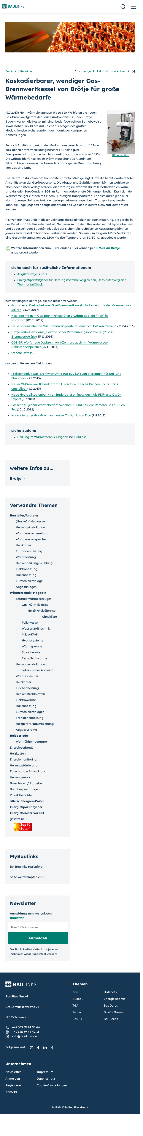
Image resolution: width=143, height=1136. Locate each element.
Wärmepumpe (32, 646)
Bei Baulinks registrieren (27, 866)
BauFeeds (111, 1019)
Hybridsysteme (32, 640)
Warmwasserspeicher (31, 539)
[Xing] (53, 1047)
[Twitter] (32, 1047)
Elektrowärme (26, 700)
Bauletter (17, 918)
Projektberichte (21, 795)
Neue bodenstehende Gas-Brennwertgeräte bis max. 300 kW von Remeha (64, 326)
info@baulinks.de (24, 1036)
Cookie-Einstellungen (52, 1085)
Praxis (76, 1012)
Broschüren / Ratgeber (26, 783)
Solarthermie (31, 652)
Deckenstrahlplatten (30, 694)
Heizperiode (19, 735)
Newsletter (13, 1072)
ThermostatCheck (30, 284)
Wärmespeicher (27, 676)
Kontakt (11, 1092)
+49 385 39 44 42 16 (25, 1032)
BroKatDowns (114, 1012)
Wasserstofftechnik (36, 628)
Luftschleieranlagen (30, 712)
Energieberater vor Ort (27, 813)
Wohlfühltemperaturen (32, 741)
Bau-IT (77, 1019)
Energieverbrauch (22, 747)
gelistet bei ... (19, 819)
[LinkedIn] (46, 1047)
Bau (75, 992)
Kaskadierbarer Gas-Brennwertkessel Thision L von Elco (51, 415)
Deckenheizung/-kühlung (34, 563)
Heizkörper (23, 545)
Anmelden (12, 1078)
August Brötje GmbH (32, 274)
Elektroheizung (26, 569)
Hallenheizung (26, 575)
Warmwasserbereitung (32, 533)
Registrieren (14, 1085)
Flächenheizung (27, 688)
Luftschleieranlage (29, 581)
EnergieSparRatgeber (32, 280)
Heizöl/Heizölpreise (41, 610)
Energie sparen (114, 999)
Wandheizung (26, 557)
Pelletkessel (30, 622)
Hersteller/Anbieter (24, 515)
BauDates (111, 1005)
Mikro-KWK (30, 634)
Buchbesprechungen (25, 789)
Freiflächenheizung (29, 718)
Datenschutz (46, 1078)
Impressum (45, 1072)
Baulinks (10, 71)
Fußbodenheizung (29, 551)
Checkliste (49, 616)
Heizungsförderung (23, 765)
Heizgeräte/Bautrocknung (35, 724)
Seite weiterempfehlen (26, 877)
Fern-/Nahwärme (34, 658)
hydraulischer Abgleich (36, 670)
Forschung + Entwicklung (28, 771)
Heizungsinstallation (30, 527)
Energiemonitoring (23, 759)
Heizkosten (18, 753)
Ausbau (77, 999)
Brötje (16, 478)
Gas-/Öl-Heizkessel (35, 604)
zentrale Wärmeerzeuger (33, 599)
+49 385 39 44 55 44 (26, 1027)
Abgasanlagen (26, 587)
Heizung (23, 437)
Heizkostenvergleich (112, 280)
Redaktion (26, 71)
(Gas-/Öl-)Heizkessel (30, 521)
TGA (75, 1005)
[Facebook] (39, 1047)
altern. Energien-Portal (27, 801)
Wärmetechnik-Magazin (51, 437)
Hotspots (110, 992)
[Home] (36, 986)
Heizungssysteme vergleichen (75, 280)
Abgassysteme (26, 729)
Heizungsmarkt (21, 777)
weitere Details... (23, 353)
